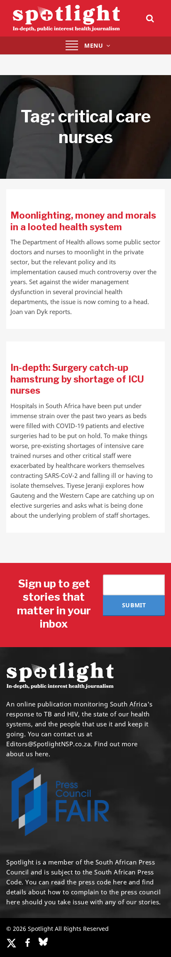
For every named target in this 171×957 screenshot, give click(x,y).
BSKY (43, 941)
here (120, 882)
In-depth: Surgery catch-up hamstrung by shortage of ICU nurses (77, 379)
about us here (27, 754)
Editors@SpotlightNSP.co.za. (49, 744)
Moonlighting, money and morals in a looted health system (83, 221)
